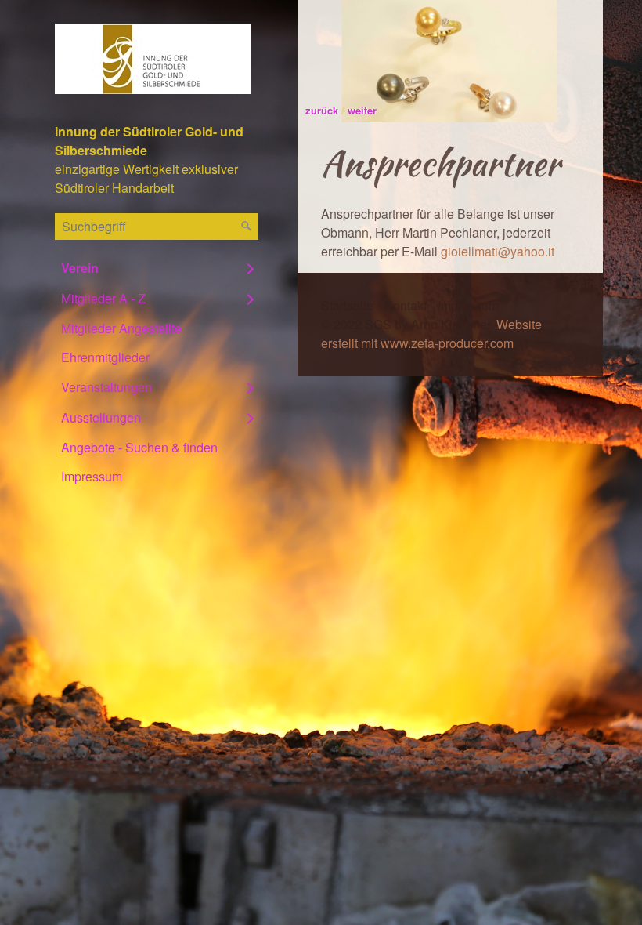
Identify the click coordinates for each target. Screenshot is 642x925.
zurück (321, 110)
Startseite (347, 305)
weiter (362, 110)
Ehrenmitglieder (105, 357)
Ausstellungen (101, 417)
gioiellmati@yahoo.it (497, 251)
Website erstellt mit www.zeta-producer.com (431, 333)
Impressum (91, 476)
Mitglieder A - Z (103, 298)
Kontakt (405, 305)
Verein (80, 268)
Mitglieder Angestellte (121, 328)
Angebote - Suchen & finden (139, 447)
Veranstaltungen (106, 387)
